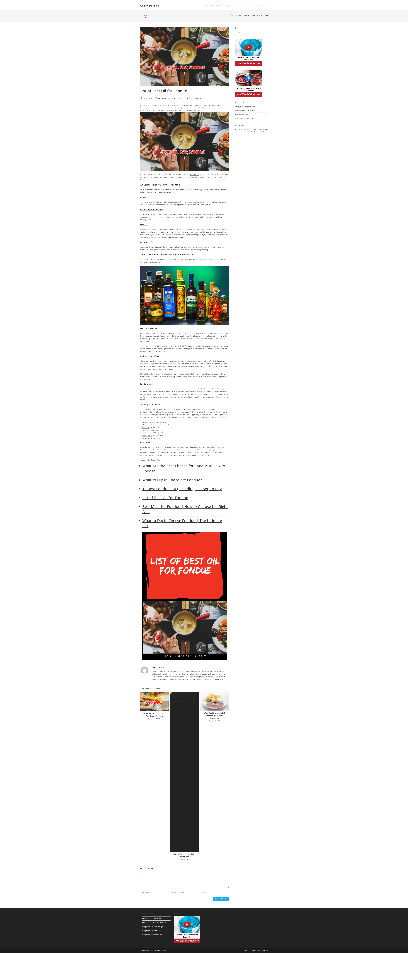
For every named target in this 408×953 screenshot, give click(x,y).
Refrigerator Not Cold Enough (244, 111)
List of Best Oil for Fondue (259, 15)
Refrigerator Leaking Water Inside (245, 107)
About (246, 950)
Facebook (165, 679)
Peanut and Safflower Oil (151, 209)
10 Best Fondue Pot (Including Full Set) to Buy (182, 488)
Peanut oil (145, 427)
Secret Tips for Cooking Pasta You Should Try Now (154, 714)
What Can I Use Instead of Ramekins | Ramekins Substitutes (214, 715)
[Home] (232, 15)
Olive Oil (144, 224)
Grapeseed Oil (146, 242)
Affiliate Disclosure (262, 950)
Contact (252, 950)
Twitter (171, 679)
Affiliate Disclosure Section (257, 132)
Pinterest (181, 679)
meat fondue (194, 174)
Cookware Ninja (149, 5)
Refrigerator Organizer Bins (243, 103)
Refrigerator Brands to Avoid (244, 118)
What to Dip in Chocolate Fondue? (172, 479)
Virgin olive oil (147, 435)
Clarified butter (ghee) (150, 425)
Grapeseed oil (147, 433)
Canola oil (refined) (149, 422)
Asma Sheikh (148, 98)
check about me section (216, 679)
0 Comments (196, 98)
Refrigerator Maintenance (243, 114)
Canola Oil (144, 197)
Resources (182, 98)
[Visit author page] (144, 670)
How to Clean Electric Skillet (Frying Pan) (184, 855)
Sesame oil (146, 438)
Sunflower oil (147, 430)
